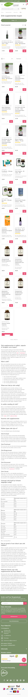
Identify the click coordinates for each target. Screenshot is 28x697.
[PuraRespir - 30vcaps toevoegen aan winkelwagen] (11, 182)
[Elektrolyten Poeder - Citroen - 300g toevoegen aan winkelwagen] (24, 211)
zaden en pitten (13, 415)
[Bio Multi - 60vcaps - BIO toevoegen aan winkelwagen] (11, 211)
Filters (13, 20)
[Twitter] (7, 680)
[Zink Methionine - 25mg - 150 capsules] (20, 33)
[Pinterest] (20, 680)
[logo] (12, 4)
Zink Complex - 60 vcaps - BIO (19, 172)
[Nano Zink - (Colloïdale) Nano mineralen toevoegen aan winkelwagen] (24, 89)
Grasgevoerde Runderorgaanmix (6, 260)
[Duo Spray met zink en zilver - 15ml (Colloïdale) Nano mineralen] (7, 33)
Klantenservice (14, 616)
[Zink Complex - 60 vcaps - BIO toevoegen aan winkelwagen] (24, 182)
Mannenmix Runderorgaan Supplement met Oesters (6, 294)
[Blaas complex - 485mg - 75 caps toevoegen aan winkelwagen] (24, 153)
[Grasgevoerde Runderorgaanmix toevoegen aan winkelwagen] (11, 273)
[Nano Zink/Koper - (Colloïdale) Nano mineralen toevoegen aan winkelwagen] (11, 121)
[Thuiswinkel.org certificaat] (11, 686)
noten (5, 415)
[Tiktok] (17, 680)
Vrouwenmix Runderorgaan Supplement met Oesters (19, 262)
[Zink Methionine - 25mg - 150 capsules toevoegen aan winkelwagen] (24, 50)
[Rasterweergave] (2, 59)
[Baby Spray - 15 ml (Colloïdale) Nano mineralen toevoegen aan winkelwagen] (24, 241)
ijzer (17, 352)
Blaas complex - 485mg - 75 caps (19, 140)
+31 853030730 (7, 635)
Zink (20, 12)
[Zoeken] (18, 9)
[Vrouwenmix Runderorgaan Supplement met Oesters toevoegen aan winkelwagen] (24, 273)
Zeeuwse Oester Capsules (6, 324)
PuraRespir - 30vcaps (7, 171)
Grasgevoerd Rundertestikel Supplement (19, 293)
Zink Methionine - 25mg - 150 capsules (20, 42)
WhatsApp (6, 638)
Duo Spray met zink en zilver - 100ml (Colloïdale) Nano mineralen (7, 141)
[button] (23, 4)
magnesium (22, 352)
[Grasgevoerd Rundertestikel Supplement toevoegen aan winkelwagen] (24, 305)
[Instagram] (14, 680)
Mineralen (16, 12)
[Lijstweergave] (3, 58)
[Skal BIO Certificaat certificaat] (18, 686)
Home (2, 12)
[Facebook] (4, 680)
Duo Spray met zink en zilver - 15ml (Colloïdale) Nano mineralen (7, 42)
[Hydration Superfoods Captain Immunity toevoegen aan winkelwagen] (11, 241)
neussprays (11, 468)
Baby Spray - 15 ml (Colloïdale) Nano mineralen (20, 230)
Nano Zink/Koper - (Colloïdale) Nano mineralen (6, 109)
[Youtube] (11, 680)
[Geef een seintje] (7, 153)
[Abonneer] (25, 603)
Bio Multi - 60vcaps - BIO (7, 200)
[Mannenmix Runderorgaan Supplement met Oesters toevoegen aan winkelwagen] (11, 305)
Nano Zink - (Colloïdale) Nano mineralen (19, 78)
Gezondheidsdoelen (14, 621)
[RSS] (24, 680)
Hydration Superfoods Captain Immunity (7, 230)
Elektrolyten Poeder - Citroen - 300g (20, 200)
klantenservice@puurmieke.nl (10, 640)
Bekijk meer (22, 664)
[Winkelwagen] (26, 4)
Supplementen (9, 12)
